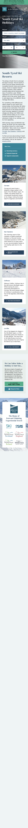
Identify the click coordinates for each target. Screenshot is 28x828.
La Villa (4, 133)
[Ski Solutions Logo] (9, 426)
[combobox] (8, 47)
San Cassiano (12, 131)
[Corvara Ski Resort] (14, 174)
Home (4, 16)
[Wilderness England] (19, 434)
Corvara (4, 131)
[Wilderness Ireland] (9, 442)
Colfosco (19, 131)
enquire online (6, 141)
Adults (4, 44)
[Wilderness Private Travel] (19, 442)
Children (17, 44)
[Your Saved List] (26, 8)
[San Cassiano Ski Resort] (14, 220)
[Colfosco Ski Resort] (14, 269)
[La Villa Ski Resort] (14, 316)
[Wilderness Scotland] (9, 434)
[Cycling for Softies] (19, 426)
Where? (4, 29)
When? (4, 37)
